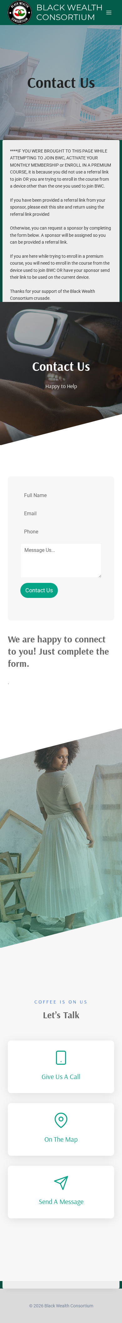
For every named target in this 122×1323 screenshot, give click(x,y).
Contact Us (39, 590)
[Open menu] (108, 12)
